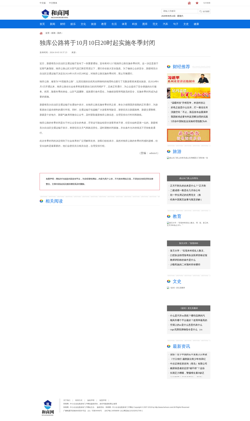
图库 (145, 24)
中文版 (43, 3)
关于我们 (66, 400)
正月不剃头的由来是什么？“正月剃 (188, 185)
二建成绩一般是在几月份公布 (185, 190)
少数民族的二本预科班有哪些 (185, 264)
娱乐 (73, 24)
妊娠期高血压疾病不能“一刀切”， (187, 375)
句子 (175, 24)
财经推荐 (181, 66)
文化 (83, 24)
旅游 (93, 24)
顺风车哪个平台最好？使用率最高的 (188, 320)
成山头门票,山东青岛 (188, 178)
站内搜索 (206, 3)
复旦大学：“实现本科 (188, 243)
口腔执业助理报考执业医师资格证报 (188, 255)
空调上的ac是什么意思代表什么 (186, 325)
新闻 (52, 24)
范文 (155, 24)
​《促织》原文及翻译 (189, 308)
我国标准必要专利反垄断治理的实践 (189, 116)
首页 (42, 24)
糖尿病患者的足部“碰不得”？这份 (187, 365)
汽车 (165, 24)
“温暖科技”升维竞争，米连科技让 (188, 103)
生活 (114, 24)
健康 (196, 24)
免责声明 (102, 400)
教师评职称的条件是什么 (183, 260)
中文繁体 (53, 3)
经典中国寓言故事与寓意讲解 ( (186, 199)
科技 (134, 24)
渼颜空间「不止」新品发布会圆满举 (189, 112)
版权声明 (90, 400)
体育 (124, 24)
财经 (62, 24)
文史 (186, 24)
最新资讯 (181, 346)
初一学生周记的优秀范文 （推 (185, 195)
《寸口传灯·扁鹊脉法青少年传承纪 (188, 356)
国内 (59, 33)
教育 (103, 24)
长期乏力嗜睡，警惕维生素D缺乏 (187, 370)
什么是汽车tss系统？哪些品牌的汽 (187, 315)
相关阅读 (54, 201)
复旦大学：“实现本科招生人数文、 (188, 250)
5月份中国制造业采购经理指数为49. (189, 121)
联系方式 (78, 400)
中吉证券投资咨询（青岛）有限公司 (188, 361)
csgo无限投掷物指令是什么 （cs (186, 329)
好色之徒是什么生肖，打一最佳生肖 (189, 107)
